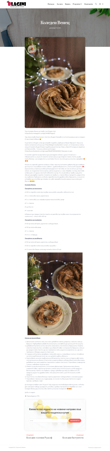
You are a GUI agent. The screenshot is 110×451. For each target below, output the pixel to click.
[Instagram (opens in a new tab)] (102, 4)
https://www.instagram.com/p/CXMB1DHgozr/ (40, 133)
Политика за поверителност (94, 447)
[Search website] (96, 4)
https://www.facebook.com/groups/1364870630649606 (43, 151)
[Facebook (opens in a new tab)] (100, 4)
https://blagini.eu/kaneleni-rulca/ (56, 145)
